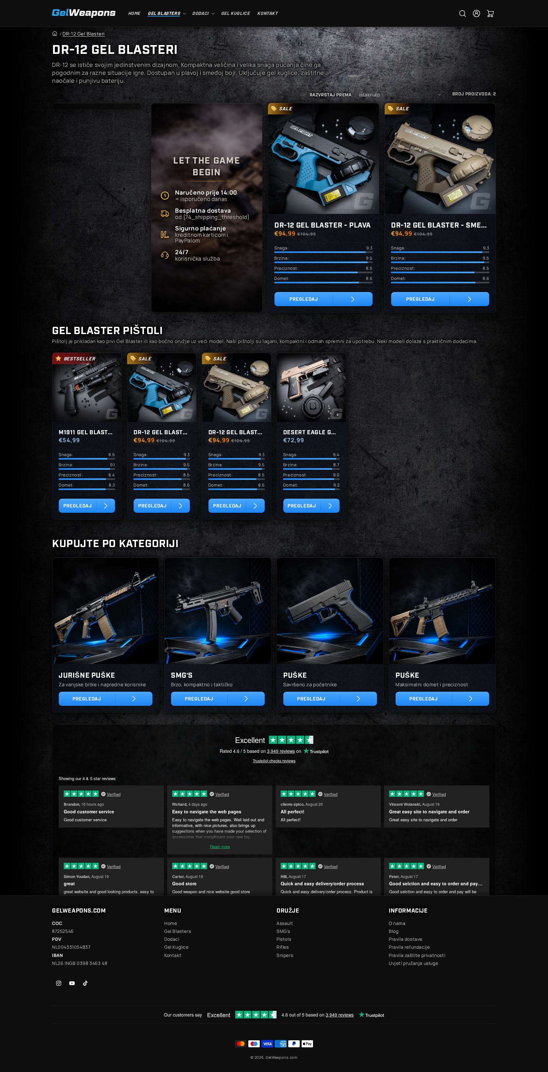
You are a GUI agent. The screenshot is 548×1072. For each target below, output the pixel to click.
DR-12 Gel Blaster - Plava (322, 224)
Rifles (283, 947)
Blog (393, 931)
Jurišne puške (87, 674)
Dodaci (171, 939)
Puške (295, 674)
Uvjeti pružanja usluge (413, 963)
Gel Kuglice (176, 947)
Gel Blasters (177, 931)
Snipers (285, 955)
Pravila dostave (405, 939)
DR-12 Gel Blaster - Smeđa (440, 224)
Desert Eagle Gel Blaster (311, 431)
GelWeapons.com (281, 1057)
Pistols (284, 939)
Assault (285, 923)
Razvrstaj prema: (331, 94)
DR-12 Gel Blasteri (83, 33)
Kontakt (172, 955)
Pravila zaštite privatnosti (417, 955)
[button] (166, 13)
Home (170, 923)
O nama (397, 923)
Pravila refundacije (409, 947)
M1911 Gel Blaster (87, 431)
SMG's (182, 674)
